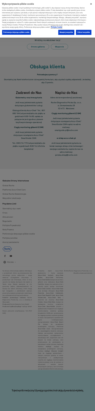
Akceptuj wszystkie (66, 32)
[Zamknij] (91, 4)
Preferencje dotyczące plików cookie (16, 32)
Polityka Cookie (56, 27)
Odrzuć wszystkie (83, 32)
